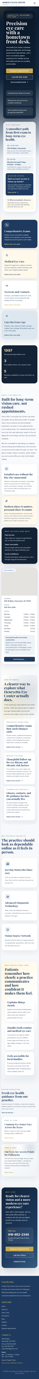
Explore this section (13, 747)
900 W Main (6, 1339)
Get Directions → (19, 659)
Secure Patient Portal (9, 1360)
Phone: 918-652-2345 (9, 1344)
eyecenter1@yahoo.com (10, 1348)
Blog (3, 1319)
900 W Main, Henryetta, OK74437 (17, 601)
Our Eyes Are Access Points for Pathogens (19, 1153)
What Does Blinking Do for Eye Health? (14, 1292)
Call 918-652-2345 (19, 77)
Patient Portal (19, 1262)
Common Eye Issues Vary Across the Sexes (18, 1126)
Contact (4, 1325)
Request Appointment (19, 71)
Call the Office (19, 1255)
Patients (4, 1322)
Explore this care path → (13, 244)
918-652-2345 (10, 607)
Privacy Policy (19, 1373)
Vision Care (5, 1312)
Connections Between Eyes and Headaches (16, 1295)
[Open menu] (35, 3)
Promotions (5, 1316)
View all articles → (8, 1112)
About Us (5, 1309)
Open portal (12, 192)
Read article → (9, 1138)
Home (4, 1306)
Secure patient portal (18, 82)
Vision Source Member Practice (12, 1363)
